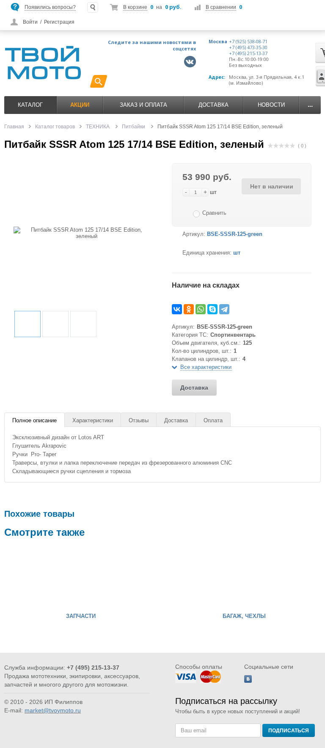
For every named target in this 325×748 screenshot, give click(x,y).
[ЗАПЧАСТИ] (29, 577)
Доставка (213, 105)
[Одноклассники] (189, 309)
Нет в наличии (271, 186)
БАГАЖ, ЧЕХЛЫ (244, 616)
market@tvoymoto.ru (53, 710)
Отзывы (139, 420)
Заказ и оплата (143, 105)
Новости (271, 105)
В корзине (135, 7)
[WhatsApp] (201, 309)
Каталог (30, 105)
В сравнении (221, 7)
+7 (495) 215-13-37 (248, 53)
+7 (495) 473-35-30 (248, 47)
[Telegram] (224, 309)
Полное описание (34, 420)
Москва (218, 41)
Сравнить (214, 213)
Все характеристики (205, 367)
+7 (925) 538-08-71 (248, 41)
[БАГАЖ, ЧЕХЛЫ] (193, 577)
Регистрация (59, 22)
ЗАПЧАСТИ (81, 616)
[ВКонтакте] (177, 309)
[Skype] (212, 309)
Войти (30, 22)
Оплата (213, 420)
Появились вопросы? (50, 7)
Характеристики (92, 420)
